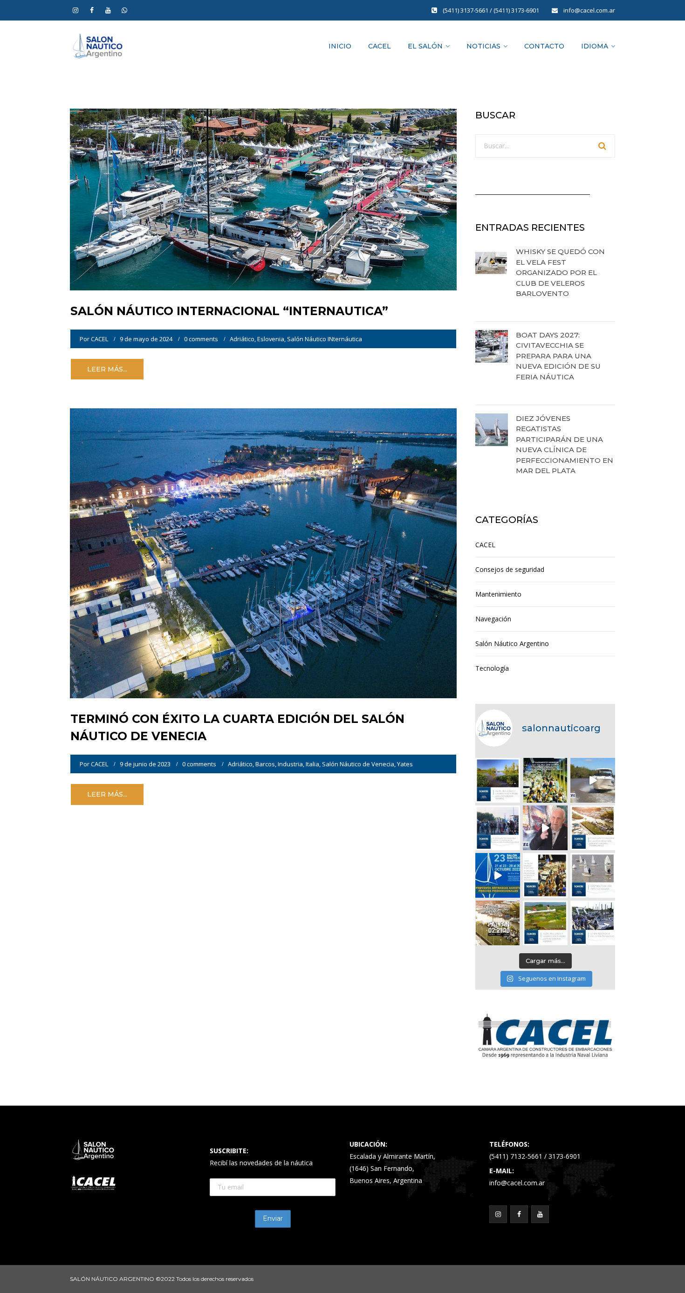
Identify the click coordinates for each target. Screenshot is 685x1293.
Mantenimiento (498, 594)
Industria (290, 764)
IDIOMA (594, 46)
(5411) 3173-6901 (517, 10)
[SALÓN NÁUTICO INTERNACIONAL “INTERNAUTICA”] (263, 198)
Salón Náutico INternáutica (324, 339)
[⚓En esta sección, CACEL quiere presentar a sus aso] (592, 780)
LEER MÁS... (107, 369)
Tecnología (492, 668)
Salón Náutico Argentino (512, 643)
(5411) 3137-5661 (466, 10)
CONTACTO (544, 46)
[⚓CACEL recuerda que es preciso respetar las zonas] (592, 875)
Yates (405, 764)
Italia (312, 764)
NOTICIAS (483, 46)
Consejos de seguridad (509, 569)
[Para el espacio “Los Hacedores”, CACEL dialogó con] (545, 827)
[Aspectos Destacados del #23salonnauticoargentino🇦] (592, 923)
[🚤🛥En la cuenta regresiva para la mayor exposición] (592, 827)
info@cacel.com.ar (589, 10)
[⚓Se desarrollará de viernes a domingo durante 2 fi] (497, 923)
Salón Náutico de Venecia (358, 764)
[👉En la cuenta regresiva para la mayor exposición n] (545, 875)
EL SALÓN (425, 46)
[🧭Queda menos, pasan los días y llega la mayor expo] (545, 780)
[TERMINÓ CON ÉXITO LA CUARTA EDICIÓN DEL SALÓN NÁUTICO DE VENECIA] (263, 552)
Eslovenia (270, 339)
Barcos (265, 764)
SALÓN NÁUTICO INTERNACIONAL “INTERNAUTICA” (229, 311)
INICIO (340, 46)
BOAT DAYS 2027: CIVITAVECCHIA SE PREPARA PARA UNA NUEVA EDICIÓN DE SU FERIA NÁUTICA (558, 355)
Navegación (493, 618)
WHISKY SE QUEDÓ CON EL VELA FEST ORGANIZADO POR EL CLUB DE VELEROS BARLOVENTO (560, 272)
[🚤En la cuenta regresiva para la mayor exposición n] (497, 875)
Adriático (242, 339)
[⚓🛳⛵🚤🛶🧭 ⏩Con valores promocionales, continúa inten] (497, 827)
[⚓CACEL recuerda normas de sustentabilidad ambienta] (497, 780)
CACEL (379, 46)
